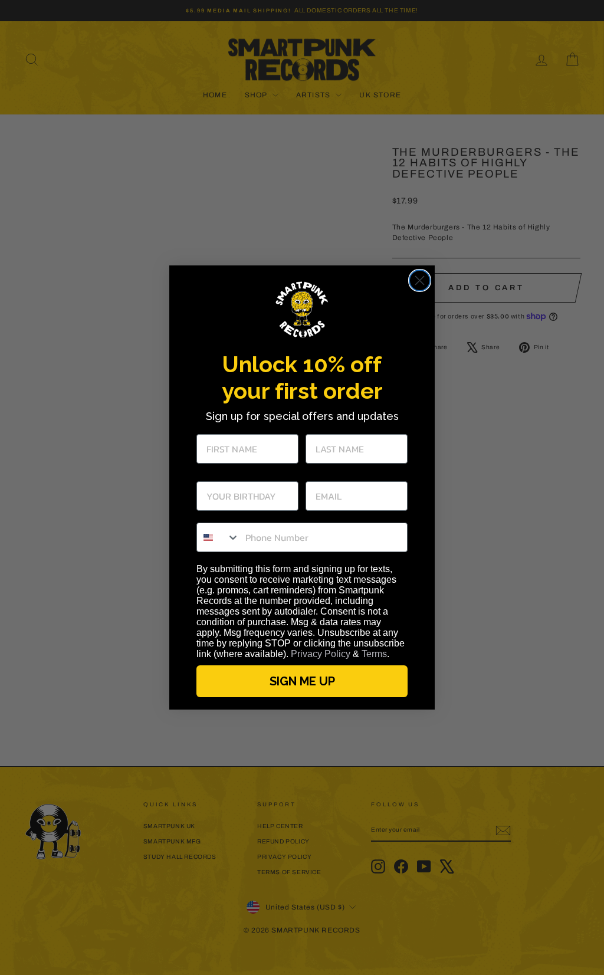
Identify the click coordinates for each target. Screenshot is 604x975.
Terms (374, 654)
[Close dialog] (419, 280)
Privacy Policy (320, 654)
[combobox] (218, 537)
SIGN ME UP (302, 681)
